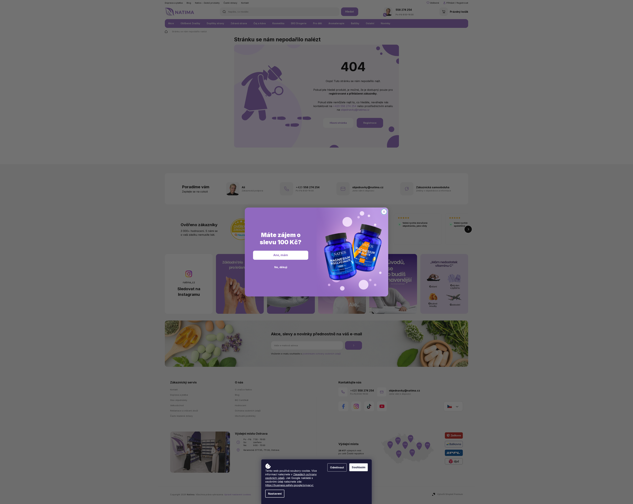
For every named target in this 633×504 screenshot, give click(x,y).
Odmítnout (337, 467)
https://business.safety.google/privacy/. (289, 485)
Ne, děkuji (280, 267)
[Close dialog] (384, 212)
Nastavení (275, 493)
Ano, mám (280, 255)
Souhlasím (358, 467)
